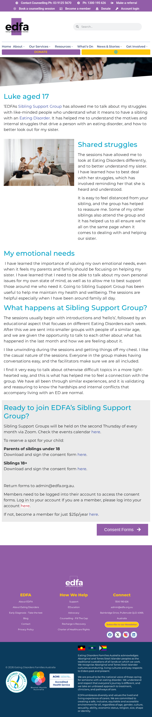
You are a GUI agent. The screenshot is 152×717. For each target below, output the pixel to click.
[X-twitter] (117, 634)
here (95, 432)
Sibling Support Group (40, 106)
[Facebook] (109, 634)
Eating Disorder (34, 118)
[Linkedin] (133, 634)
